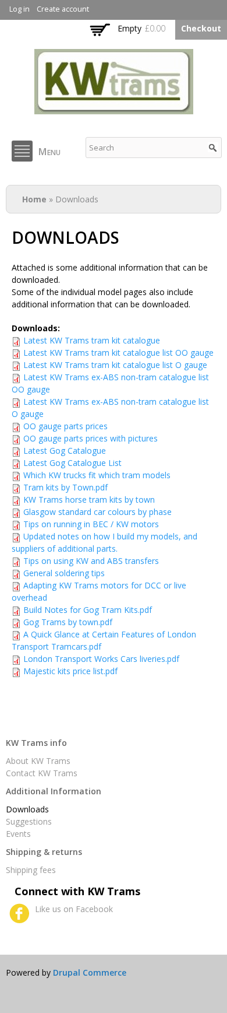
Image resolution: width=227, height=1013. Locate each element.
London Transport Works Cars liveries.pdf (101, 658)
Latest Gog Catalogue (64, 450)
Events (18, 833)
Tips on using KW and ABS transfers (91, 560)
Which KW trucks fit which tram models (97, 475)
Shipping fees (31, 869)
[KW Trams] (113, 108)
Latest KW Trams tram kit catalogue (91, 340)
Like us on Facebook (74, 908)
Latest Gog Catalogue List (72, 462)
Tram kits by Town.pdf (65, 487)
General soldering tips (64, 573)
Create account (63, 9)
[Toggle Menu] (22, 151)
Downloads (27, 809)
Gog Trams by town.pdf (67, 622)
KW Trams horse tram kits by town (89, 499)
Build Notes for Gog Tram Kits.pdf (87, 609)
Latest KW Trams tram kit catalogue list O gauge (115, 364)
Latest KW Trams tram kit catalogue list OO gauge (118, 352)
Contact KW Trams (41, 773)
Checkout (201, 28)
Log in (19, 9)
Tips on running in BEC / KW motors (91, 524)
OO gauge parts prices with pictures (90, 438)
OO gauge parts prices (65, 426)
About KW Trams (38, 760)
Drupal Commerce (89, 972)
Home (34, 199)
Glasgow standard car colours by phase (97, 511)
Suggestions (29, 821)
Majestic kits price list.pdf (70, 670)
